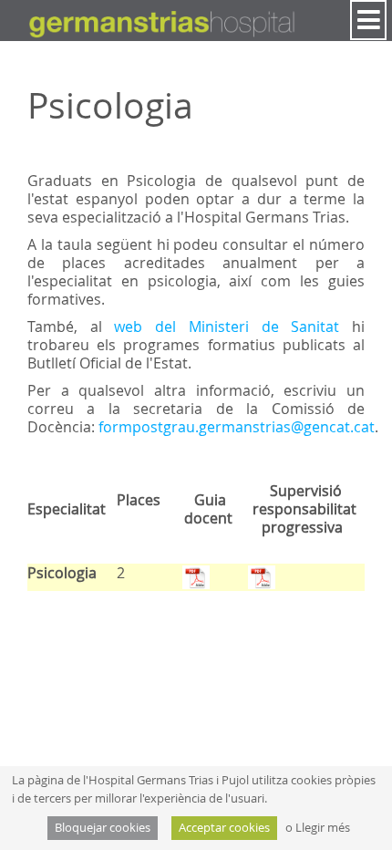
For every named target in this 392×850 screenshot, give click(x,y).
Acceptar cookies (224, 827)
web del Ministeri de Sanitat (233, 326)
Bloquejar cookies (102, 827)
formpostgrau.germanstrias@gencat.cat (236, 427)
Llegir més (322, 827)
